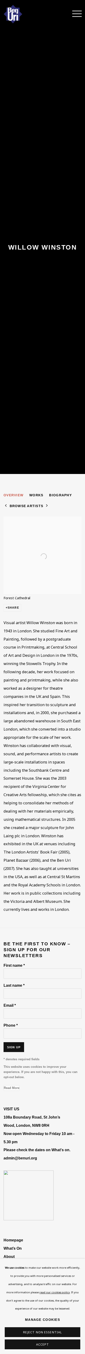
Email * (10, 1005)
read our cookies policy (54, 1292)
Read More (11, 1088)
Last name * (14, 985)
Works (36, 495)
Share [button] (13, 607)
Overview (13, 495)
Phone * (11, 1025)
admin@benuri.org (20, 1158)
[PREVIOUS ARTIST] (6, 506)
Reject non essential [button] (42, 1332)
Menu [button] (74, 14)
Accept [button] (42, 1344)
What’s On (13, 1248)
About (9, 1256)
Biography (60, 495)
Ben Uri (20, 14)
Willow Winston (42, 247)
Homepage (13, 1240)
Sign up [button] (14, 1047)
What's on (60, 1150)
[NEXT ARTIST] (47, 506)
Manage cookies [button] (42, 1320)
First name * (14, 965)
